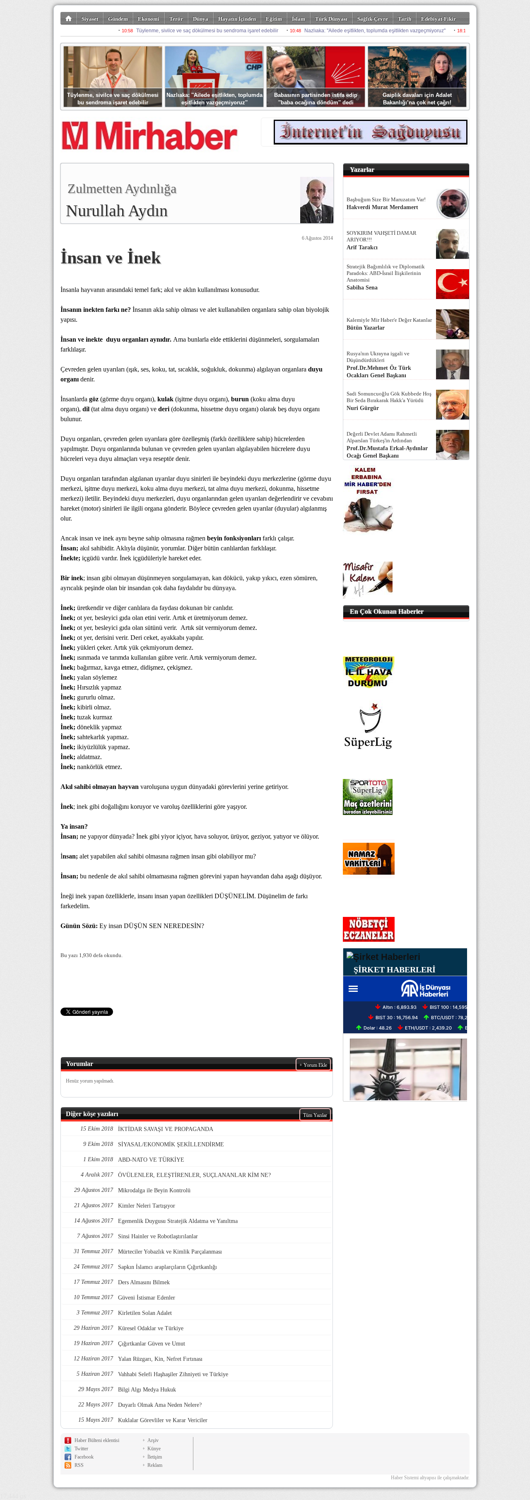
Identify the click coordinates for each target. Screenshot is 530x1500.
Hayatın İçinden (237, 19)
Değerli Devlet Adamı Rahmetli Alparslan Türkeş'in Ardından (382, 437)
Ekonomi (148, 19)
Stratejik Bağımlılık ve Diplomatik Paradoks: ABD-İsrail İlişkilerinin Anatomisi (386, 273)
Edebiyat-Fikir (438, 19)
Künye (154, 1449)
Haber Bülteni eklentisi (97, 1440)
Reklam (154, 1465)
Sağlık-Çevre (372, 19)
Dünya (200, 19)
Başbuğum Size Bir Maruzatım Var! (386, 199)
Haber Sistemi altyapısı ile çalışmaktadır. (430, 1478)
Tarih (404, 19)
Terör (176, 19)
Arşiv (153, 1440)
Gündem (118, 19)
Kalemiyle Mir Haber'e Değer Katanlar (389, 320)
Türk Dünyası (331, 19)
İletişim (154, 1457)
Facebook (84, 1457)
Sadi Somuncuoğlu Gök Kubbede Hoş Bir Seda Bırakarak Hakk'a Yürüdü (389, 397)
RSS (79, 1465)
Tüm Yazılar (315, 1115)
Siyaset (90, 19)
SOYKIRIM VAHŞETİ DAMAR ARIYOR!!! (382, 236)
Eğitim (274, 19)
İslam (298, 19)
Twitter (81, 1449)
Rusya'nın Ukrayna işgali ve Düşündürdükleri (378, 356)
